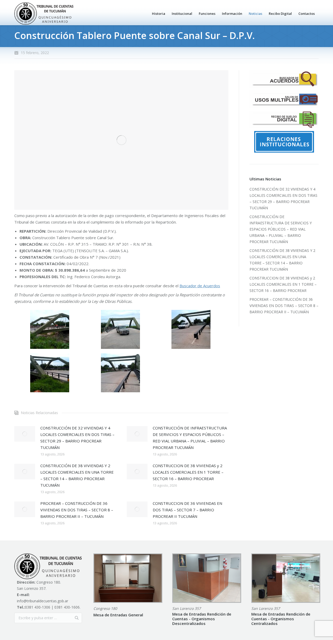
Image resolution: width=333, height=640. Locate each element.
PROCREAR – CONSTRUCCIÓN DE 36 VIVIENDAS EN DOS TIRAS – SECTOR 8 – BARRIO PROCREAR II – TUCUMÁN (76, 510)
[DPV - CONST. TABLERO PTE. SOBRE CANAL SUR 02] (120, 329)
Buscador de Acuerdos (200, 285)
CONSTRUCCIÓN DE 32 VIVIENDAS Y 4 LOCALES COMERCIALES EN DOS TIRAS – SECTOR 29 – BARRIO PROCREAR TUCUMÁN (77, 437)
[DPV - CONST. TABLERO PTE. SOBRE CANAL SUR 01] (49, 329)
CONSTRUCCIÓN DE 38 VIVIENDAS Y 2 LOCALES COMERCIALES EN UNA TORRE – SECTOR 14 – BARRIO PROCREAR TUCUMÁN (77, 475)
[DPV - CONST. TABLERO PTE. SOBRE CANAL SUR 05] (120, 372)
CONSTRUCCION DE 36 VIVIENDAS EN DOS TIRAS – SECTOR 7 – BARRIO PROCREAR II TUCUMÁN (187, 510)
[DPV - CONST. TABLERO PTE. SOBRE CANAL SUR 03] (190, 329)
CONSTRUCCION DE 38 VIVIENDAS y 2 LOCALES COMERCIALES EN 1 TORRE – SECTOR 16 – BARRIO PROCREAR (188, 472)
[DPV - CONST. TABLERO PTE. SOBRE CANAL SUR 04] (49, 372)
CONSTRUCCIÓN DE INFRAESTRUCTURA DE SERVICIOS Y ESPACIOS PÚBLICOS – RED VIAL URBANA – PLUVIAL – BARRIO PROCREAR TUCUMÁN (190, 437)
